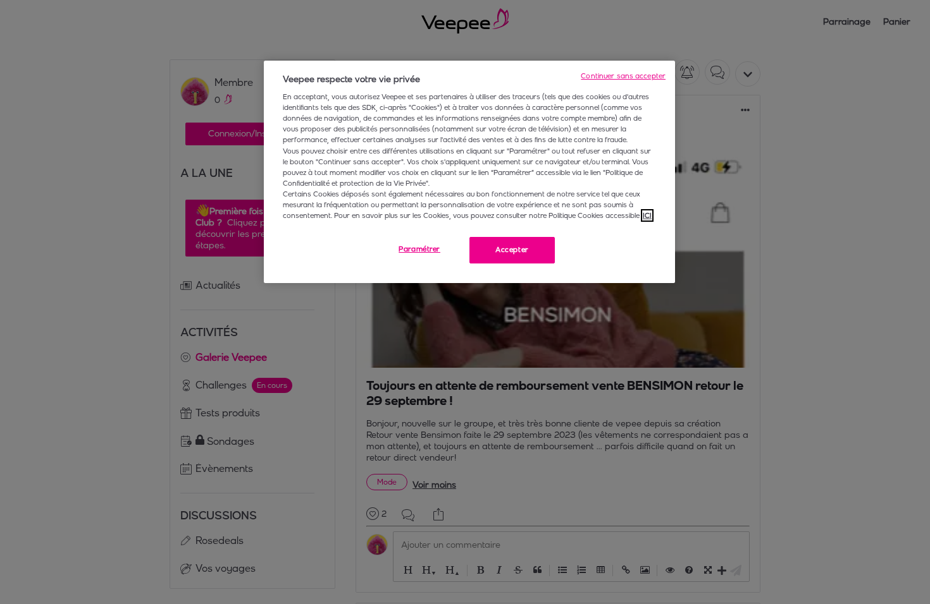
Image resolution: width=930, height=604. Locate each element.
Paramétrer (419, 249)
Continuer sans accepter (623, 75)
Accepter (512, 249)
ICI (647, 215)
